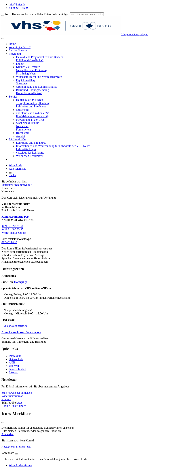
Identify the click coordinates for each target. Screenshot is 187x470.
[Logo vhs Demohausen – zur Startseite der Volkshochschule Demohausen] (61, 34)
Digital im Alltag (25, 80)
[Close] (16, 453)
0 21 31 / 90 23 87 (12, 229)
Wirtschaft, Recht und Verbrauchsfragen (39, 76)
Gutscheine (22, 109)
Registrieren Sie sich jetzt (15, 446)
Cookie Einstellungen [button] (13, 405)
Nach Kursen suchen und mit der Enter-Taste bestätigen (37, 14)
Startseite (6, 184)
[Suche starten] (2, 15)
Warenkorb (15, 165)
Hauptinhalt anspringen (134, 34)
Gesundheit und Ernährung (31, 70)
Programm (18, 184)
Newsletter (22, 126)
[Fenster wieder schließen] (2, 422)
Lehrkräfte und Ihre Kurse (31, 106)
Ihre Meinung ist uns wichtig (32, 116)
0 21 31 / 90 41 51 (12, 226)
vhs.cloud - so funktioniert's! (32, 113)
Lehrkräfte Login (26, 149)
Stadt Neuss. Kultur (27, 122)
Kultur (20, 63)
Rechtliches (22, 132)
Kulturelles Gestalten (28, 66)
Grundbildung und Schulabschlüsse (36, 86)
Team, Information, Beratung (32, 103)
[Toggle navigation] (2, 38)
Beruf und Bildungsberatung (32, 90)
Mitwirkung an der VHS (30, 119)
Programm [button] (15, 53)
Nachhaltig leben (26, 73)
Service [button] (13, 96)
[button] (16, 392)
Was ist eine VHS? (19, 47)
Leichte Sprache (18, 50)
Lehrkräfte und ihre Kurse (31, 142)
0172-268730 (9, 242)
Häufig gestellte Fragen (29, 99)
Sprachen (21, 83)
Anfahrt (20, 136)
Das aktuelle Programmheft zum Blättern (39, 57)
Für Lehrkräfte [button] (17, 139)
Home (12, 43)
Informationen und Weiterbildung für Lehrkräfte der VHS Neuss (53, 146)
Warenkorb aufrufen (20, 465)
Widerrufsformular (12, 396)
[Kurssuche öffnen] (10, 173)
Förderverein (23, 129)
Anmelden (7, 434)
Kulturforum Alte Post (29, 93)
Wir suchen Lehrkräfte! (29, 155)
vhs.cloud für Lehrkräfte (30, 152)
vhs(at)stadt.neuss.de (14, 232)
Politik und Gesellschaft (29, 60)
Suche (12, 175)
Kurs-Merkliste (17, 168)
